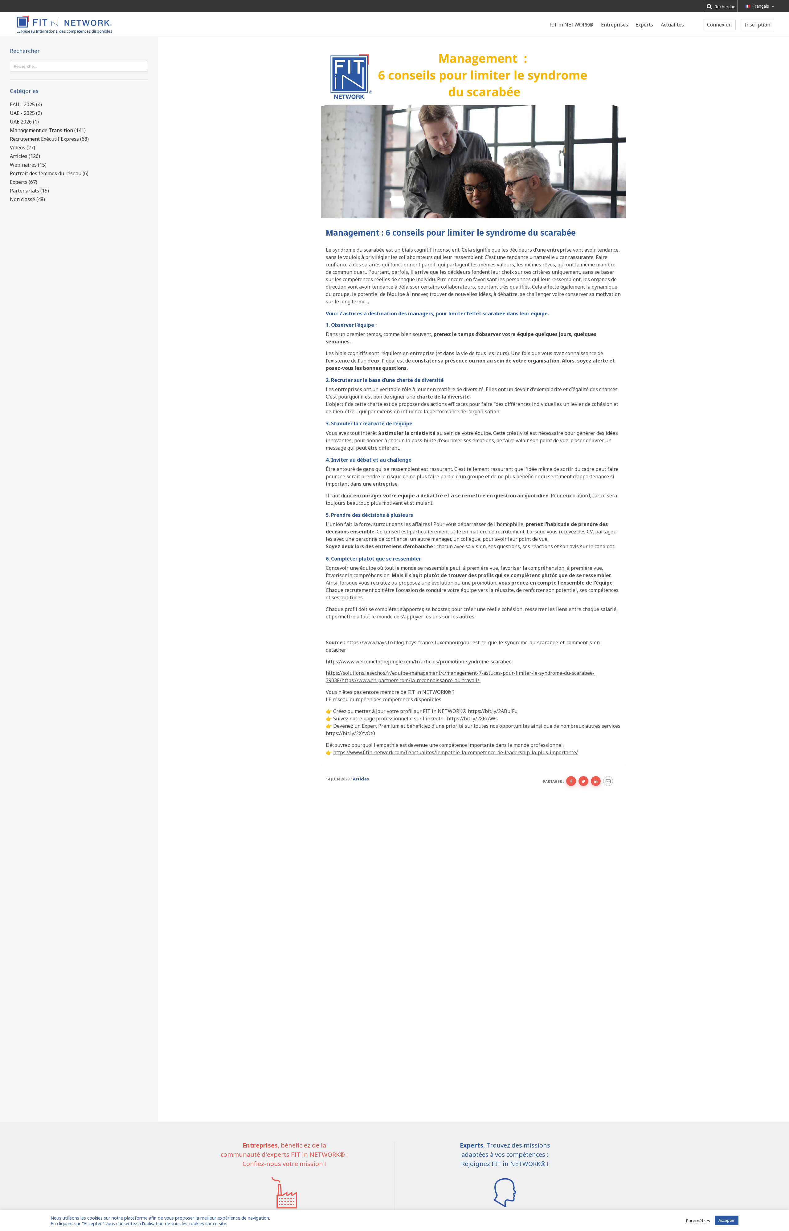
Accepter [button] (726, 1220)
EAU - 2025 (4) (26, 104)
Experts (644, 24)
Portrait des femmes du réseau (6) (49, 173)
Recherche (724, 7)
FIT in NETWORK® (571, 24)
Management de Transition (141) (48, 130)
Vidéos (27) (22, 147)
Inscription (757, 24)
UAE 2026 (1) (24, 121)
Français (760, 6)
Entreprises (614, 24)
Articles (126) (25, 156)
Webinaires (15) (28, 164)
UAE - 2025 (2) (26, 113)
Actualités (672, 24)
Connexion (719, 24)
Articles (361, 779)
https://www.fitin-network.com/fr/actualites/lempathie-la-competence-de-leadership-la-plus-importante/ (455, 752)
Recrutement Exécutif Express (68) (49, 139)
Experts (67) (23, 182)
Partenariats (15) (29, 190)
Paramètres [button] (698, 1220)
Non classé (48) (27, 199)
